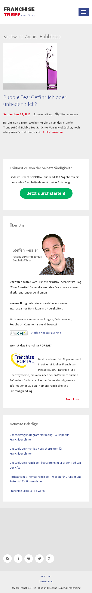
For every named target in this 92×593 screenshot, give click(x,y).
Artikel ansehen (53, 132)
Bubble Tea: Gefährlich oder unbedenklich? (34, 100)
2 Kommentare (68, 114)
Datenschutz (46, 581)
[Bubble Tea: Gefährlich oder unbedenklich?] (30, 66)
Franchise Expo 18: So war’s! (27, 491)
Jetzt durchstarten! (46, 193)
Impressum (46, 576)
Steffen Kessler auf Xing (45, 333)
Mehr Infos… (74, 399)
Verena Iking (44, 114)
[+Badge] (33, 525)
